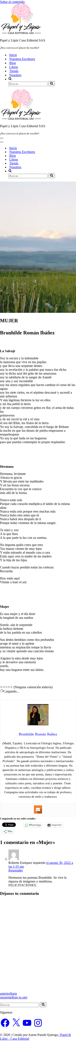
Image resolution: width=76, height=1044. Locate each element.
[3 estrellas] (6, 687)
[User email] (38, 809)
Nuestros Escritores (22, 59)
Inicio (13, 55)
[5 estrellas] (11, 687)
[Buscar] (51, 83)
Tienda (13, 71)
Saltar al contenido (12, 2)
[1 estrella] (1, 687)
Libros (13, 67)
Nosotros (15, 75)
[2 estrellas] (4, 687)
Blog (12, 63)
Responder (15, 870)
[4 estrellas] (9, 687)
